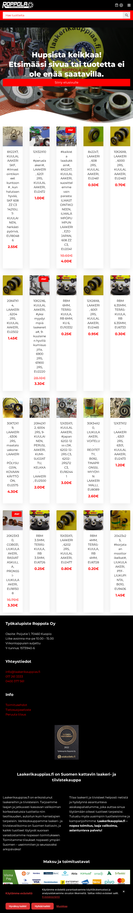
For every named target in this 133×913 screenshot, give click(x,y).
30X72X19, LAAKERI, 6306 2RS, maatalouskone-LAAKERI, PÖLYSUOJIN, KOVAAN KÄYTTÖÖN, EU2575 (12, 454)
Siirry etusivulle (66, 82)
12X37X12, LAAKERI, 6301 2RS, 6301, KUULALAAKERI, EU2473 (120, 441)
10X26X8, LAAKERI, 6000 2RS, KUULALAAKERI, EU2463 (120, 165)
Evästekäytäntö (51, 896)
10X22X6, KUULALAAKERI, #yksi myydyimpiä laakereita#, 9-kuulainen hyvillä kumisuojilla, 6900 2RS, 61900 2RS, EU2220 (39, 336)
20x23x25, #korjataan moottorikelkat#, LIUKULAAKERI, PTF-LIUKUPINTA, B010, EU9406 (120, 562)
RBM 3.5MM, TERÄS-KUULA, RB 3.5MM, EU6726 (39, 549)
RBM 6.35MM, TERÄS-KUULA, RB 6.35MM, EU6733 (120, 314)
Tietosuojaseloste (18, 709)
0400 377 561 (15, 681)
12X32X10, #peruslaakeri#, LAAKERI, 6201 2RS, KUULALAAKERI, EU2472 (39, 171)
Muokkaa (61, 906)
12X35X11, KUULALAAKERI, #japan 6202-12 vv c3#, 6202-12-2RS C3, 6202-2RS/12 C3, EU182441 (66, 450)
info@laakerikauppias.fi (23, 672)
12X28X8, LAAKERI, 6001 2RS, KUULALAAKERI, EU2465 (93, 314)
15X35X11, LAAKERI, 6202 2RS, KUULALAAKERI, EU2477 (66, 549)
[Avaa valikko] (129, 5)
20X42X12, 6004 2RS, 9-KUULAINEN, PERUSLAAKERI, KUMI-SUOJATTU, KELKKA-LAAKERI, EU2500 (39, 452)
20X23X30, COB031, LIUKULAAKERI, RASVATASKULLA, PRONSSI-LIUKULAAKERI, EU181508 (12, 564)
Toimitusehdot (16, 705)
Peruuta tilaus (16, 714)
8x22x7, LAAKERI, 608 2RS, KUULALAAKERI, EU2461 (93, 165)
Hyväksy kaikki (17, 906)
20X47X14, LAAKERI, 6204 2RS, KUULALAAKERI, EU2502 (12, 316)
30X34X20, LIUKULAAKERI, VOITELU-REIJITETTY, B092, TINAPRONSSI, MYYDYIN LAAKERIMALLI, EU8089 (93, 456)
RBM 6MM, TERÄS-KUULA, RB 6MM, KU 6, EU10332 (66, 314)
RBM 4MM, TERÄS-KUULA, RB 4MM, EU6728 (93, 549)
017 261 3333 (14, 676)
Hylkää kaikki (42, 906)
